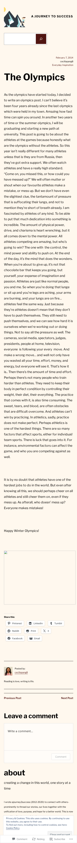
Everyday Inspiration (62, 65)
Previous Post (12, 698)
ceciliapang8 (21, 672)
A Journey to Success (52, 16)
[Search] (41, 39)
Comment (60, 756)
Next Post (67, 698)
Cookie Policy (13, 828)
